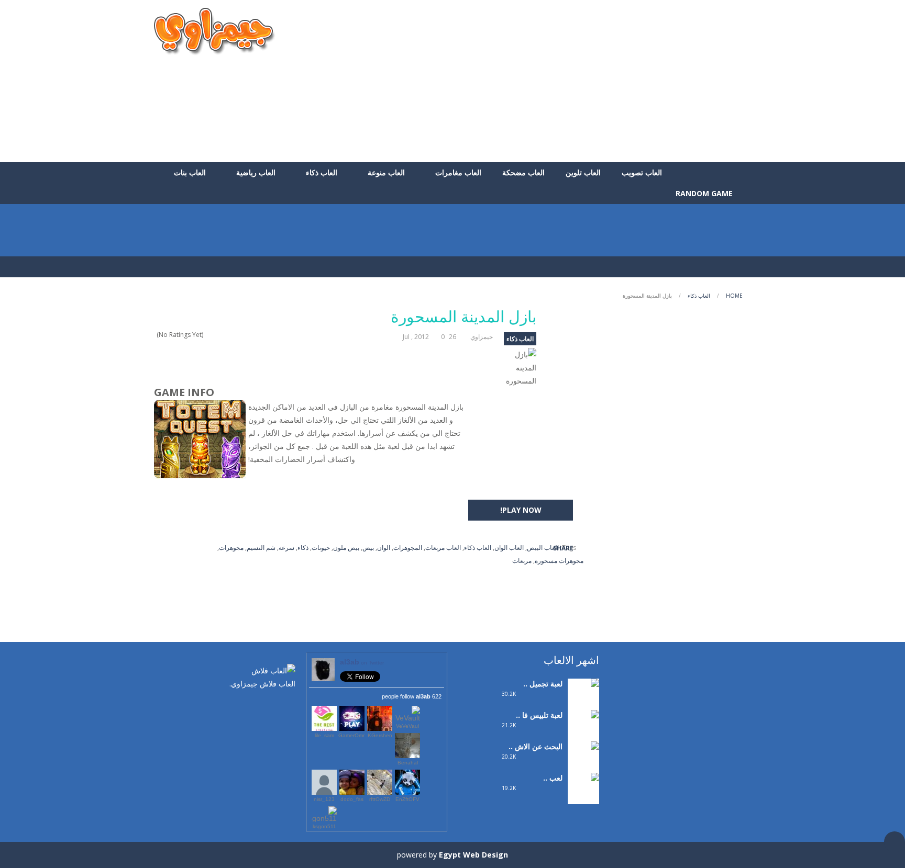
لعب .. (552, 778)
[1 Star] (235, 334)
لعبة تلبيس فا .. (539, 715)
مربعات (522, 560)
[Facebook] (287, 706)
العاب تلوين (583, 172)
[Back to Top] (894, 841)
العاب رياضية (255, 172)
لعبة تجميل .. (542, 684)
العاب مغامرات (458, 172)
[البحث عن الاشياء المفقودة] (583, 767)
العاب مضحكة (523, 172)
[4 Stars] (215, 334)
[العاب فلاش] (214, 31)
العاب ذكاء (321, 172)
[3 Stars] (221, 334)
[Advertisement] (560, 81)
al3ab (362, 662)
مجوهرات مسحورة (559, 560)
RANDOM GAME (705, 193)
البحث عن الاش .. (535, 746)
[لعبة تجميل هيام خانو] (583, 697)
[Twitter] (272, 706)
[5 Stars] (208, 334)
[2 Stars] (228, 334)
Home (734, 295)
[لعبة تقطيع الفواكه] (583, 791)
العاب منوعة (386, 172)
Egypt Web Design (473, 855)
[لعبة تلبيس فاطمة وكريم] (583, 735)
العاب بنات (190, 172)
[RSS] (256, 706)
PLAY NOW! (521, 510)
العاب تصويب (642, 172)
